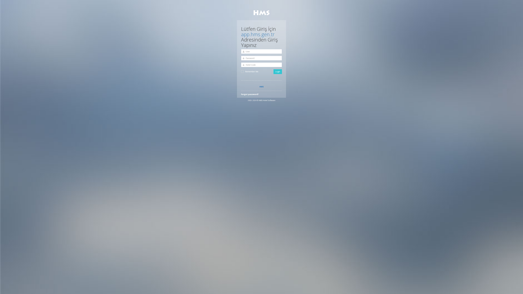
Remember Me (251, 71)
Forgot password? (250, 94)
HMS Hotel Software (267, 100)
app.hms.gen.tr (258, 34)
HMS (261, 86)
